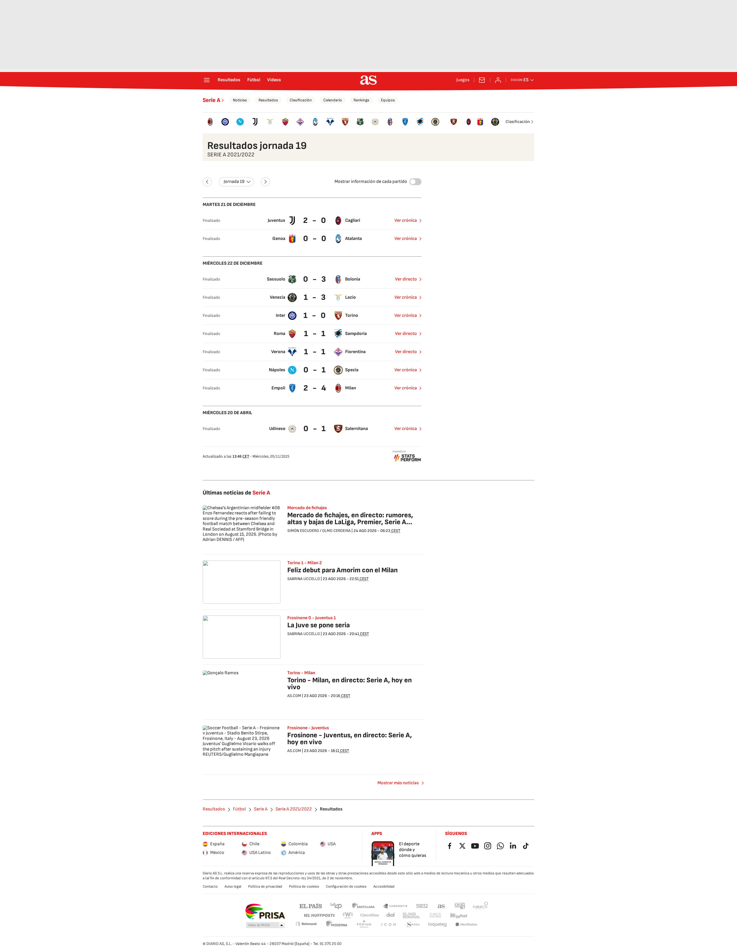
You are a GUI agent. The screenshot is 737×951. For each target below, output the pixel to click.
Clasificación (301, 100)
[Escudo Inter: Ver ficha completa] (225, 122)
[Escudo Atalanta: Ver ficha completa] (315, 122)
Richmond (306, 923)
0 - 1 (315, 370)
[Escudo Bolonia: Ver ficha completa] (390, 122)
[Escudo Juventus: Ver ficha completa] (255, 122)
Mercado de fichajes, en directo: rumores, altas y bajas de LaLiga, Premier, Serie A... (350, 518)
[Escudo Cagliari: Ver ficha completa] (468, 122)
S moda (412, 924)
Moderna (337, 924)
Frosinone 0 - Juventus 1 (311, 618)
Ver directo (406, 279)
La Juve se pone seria (318, 625)
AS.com (441, 905)
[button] (265, 925)
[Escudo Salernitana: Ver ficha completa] (453, 122)
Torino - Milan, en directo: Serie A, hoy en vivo (349, 683)
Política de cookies (304, 886)
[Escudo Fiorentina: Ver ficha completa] (300, 122)
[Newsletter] (481, 80)
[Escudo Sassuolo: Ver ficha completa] (360, 122)
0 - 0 (315, 238)
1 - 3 (315, 297)
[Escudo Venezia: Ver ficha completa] (495, 122)
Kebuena (459, 915)
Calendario (332, 100)
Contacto (210, 886)
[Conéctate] (498, 80)
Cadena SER (422, 905)
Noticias (240, 100)
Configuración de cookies (346, 886)
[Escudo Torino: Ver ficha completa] (345, 122)
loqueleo (437, 924)
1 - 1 (315, 333)
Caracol (480, 905)
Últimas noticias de (236, 492)
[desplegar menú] (207, 80)
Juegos (462, 80)
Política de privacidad (265, 886)
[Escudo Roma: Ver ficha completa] (285, 122)
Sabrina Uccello (303, 578)
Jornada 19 (234, 181)
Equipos (388, 100)
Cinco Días (369, 915)
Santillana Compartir (395, 905)
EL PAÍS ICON (388, 924)
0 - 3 (315, 279)
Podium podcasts (364, 924)
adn (459, 905)
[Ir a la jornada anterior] (207, 181)
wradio (348, 915)
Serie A (211, 100)
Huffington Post (319, 915)
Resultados (229, 80)
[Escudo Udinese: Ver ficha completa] (375, 122)
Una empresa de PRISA (265, 911)
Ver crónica (405, 220)
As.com (294, 695)
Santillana (363, 905)
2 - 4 (315, 388)
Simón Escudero (303, 530)
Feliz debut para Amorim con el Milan (342, 570)
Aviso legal (233, 886)
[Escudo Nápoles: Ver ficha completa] (240, 122)
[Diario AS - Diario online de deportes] (368, 80)
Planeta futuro (435, 915)
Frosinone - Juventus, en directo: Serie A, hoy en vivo (349, 738)
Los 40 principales (336, 905)
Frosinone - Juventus (308, 728)
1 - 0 (315, 315)
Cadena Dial (390, 915)
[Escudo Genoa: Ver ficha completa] (480, 122)
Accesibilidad (383, 886)
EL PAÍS (310, 905)
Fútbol (253, 80)
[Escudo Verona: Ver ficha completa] (330, 122)
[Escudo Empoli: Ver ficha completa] (405, 122)
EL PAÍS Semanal (411, 915)
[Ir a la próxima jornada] (265, 181)
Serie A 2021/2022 (294, 809)
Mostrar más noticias (398, 783)
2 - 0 (315, 220)
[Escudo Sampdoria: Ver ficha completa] (420, 122)
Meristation (466, 924)
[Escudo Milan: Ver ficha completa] (210, 122)
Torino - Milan (301, 673)
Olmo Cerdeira (336, 530)
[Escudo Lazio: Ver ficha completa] (270, 122)
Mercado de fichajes (307, 508)
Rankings (361, 100)
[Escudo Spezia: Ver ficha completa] (435, 122)
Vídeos (274, 80)
